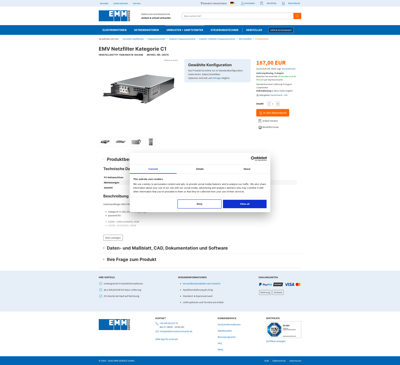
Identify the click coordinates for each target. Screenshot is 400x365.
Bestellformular (270, 127)
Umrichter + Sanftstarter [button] (184, 30)
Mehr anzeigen (113, 237)
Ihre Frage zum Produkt (131, 259)
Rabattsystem (225, 330)
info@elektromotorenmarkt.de (176, 331)
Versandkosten (289, 68)
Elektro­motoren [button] (114, 30)
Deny (199, 204)
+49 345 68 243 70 (169, 323)
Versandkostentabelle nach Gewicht (201, 283)
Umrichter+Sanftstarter (133, 38)
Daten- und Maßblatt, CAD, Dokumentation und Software (167, 248)
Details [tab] (200, 169)
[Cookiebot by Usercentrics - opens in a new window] (253, 158)
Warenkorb (294, 3)
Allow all (244, 204)
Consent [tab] (153, 169)
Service (137, 3)
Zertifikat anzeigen (276, 341)
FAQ (220, 343)
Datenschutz (279, 360)
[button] (233, 3)
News (220, 349)
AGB (266, 360)
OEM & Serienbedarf (281, 30)
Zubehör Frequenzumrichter (182, 38)
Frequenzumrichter (156, 38)
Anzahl (260, 103)
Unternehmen (120, 3)
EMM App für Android (166, 339)
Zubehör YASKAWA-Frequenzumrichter (217, 38)
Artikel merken (270, 120)
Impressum (295, 360)
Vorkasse (278, 292)
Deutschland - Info (279, 95)
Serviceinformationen (229, 324)
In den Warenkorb (275, 113)
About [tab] (246, 169)
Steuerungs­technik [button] (224, 30)
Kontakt (104, 3)
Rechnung (265, 292)
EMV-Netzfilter (245, 38)
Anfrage (216, 77)
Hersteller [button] (254, 30)
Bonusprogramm (227, 336)
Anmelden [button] (249, 3)
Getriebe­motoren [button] (146, 30)
